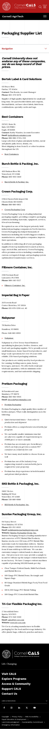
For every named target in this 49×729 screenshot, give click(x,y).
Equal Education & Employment (14, 719)
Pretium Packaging (13, 404)
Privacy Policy (17, 717)
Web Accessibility (31, 717)
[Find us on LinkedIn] (19, 708)
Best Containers (12, 154)
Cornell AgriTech (12, 16)
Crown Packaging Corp (15, 209)
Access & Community (16, 683)
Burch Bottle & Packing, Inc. (17, 182)
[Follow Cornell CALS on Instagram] (11, 708)
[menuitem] (45, 6)
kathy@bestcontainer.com (19, 135)
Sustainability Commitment (32, 722)
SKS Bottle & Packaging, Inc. (17, 504)
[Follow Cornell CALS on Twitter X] (27, 708)
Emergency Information (11, 725)
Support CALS (11, 688)
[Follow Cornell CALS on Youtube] (35, 708)
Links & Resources (8, 701)
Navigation (7, 48)
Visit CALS (9, 674)
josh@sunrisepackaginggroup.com (23, 530)
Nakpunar (9, 338)
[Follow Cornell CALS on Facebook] (4, 708)
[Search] (40, 7)
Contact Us (9, 693)
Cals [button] (45, 5)
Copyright (5, 717)
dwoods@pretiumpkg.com (19, 399)
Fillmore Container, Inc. (15, 285)
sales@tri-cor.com (16, 620)
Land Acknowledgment (10, 722)
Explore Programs (14, 678)
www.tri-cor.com (17, 622)
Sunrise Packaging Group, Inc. (23, 533)
